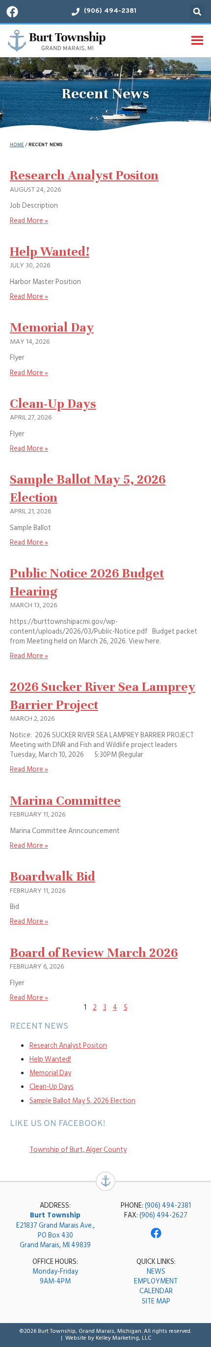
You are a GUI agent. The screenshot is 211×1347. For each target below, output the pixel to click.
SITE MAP (156, 1301)
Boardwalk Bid (52, 876)
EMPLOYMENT (156, 1281)
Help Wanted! (49, 251)
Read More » (29, 220)
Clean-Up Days (53, 404)
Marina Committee (65, 801)
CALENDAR (156, 1291)
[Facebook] (156, 1233)
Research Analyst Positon (84, 175)
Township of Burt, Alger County (78, 1149)
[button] (197, 11)
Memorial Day (52, 327)
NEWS (156, 1271)
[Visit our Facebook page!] (12, 12)
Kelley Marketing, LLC (124, 1338)
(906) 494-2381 (168, 1205)
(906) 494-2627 (163, 1215)
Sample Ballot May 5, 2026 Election (82, 1100)
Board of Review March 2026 (94, 953)
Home (17, 145)
